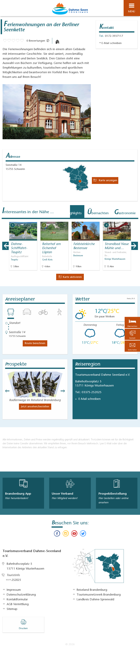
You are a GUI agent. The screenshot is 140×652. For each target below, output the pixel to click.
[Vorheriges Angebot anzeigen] (5, 246)
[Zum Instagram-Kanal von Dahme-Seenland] (65, 534)
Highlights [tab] (73, 212)
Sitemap (12, 609)
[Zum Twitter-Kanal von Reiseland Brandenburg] (83, 534)
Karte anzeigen (107, 180)
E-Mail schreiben (89, 399)
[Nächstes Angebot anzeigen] (134, 246)
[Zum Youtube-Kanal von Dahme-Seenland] (74, 534)
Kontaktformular (17, 599)
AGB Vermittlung (18, 604)
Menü (131, 11)
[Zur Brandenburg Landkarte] (98, 567)
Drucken (23, 628)
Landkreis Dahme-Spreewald (95, 599)
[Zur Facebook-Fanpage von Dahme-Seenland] (57, 534)
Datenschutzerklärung (21, 594)
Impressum (14, 590)
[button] (132, 346)
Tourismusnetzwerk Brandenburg (99, 594)
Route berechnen (35, 343)
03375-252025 (91, 392)
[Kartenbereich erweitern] (135, 219)
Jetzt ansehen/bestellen (35, 406)
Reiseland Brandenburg (92, 590)
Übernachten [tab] (98, 212)
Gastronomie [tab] (125, 212)
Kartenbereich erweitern (118, 219)
